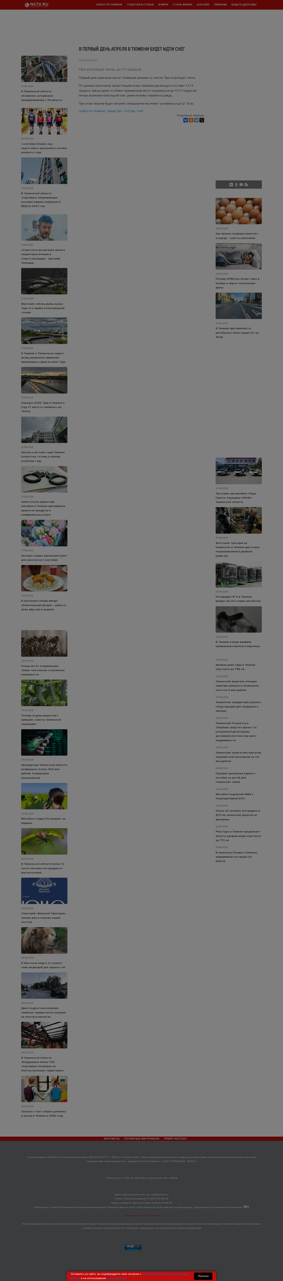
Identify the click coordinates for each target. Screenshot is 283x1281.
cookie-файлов (116, 1278)
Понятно (203, 1276)
